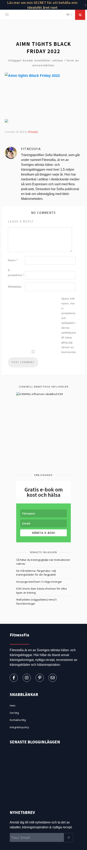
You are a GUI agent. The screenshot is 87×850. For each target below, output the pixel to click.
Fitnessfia (33, 132)
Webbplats (14, 286)
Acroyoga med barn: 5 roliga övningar (39, 581)
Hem (12, 705)
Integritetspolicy (19, 727)
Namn (12, 260)
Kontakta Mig (18, 720)
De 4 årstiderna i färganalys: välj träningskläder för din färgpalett (36, 573)
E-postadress (16, 273)
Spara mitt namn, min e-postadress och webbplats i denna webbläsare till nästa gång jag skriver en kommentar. (68, 325)
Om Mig (14, 713)
